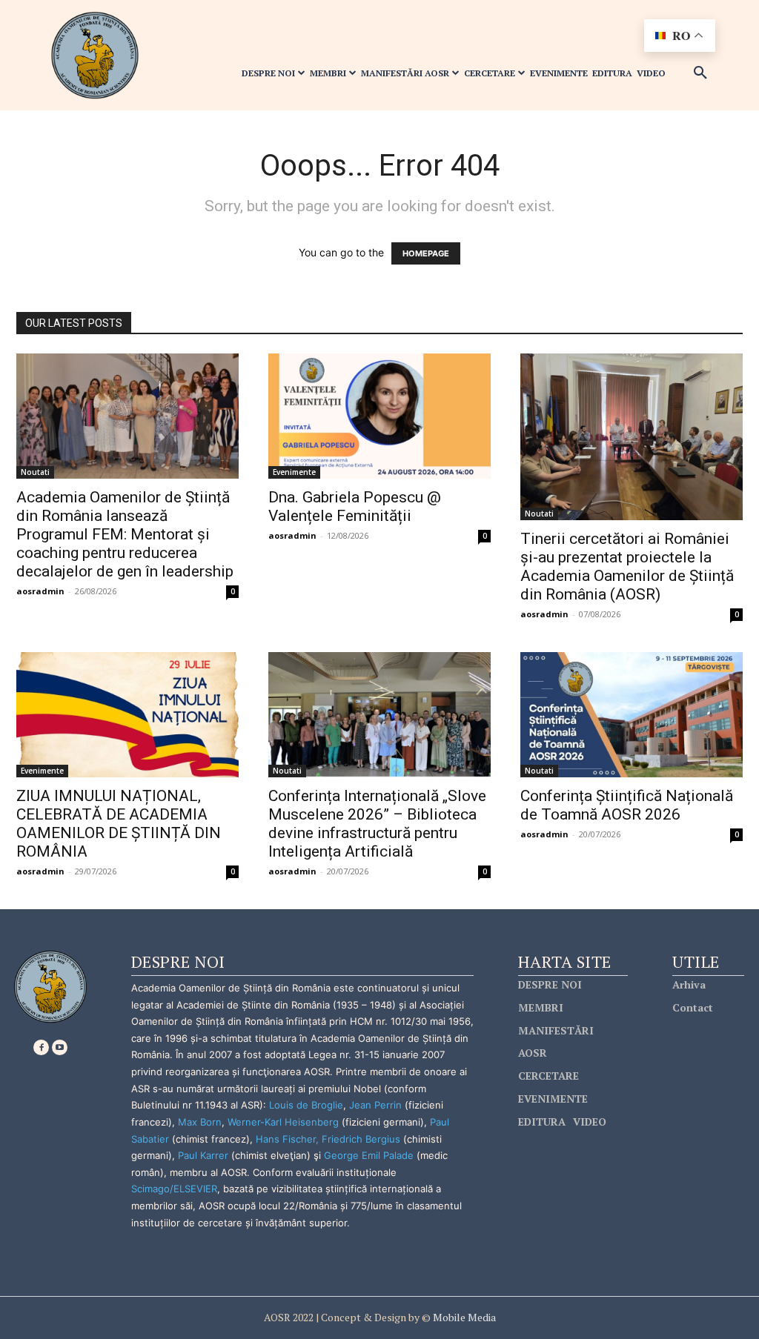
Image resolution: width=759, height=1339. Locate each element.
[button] (700, 73)
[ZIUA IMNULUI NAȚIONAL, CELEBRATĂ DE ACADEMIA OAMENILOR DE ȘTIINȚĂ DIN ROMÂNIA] (127, 714)
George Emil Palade (369, 1155)
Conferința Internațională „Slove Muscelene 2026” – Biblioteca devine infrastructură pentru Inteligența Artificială (377, 823)
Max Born (200, 1122)
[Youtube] (59, 1047)
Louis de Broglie (306, 1105)
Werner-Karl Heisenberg (283, 1122)
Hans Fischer (286, 1139)
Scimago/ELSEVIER (174, 1189)
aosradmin (40, 591)
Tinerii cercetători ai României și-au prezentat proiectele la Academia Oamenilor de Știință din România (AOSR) (627, 566)
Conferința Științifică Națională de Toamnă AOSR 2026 (626, 805)
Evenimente (294, 472)
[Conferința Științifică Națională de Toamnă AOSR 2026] (631, 714)
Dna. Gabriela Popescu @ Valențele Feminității (354, 506)
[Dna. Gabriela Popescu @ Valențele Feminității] (379, 416)
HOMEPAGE (425, 253)
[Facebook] (41, 1047)
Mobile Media (463, 1317)
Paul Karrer (203, 1155)
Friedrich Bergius (361, 1139)
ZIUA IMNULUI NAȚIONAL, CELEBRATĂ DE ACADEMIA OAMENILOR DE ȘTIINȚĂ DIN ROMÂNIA (118, 823)
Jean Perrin (377, 1105)
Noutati (35, 472)
